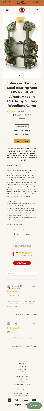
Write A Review (22, 263)
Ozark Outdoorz (24, 393)
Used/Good (22, 126)
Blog (22, 381)
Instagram (23, 389)
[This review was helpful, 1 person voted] (31, 314)
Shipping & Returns (22, 376)
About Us (22, 363)
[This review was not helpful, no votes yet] (35, 314)
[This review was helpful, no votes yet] (31, 346)
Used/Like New (22, 134)
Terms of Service (22, 379)
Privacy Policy (22, 369)
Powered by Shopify (22, 395)
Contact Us (22, 366)
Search (22, 372)
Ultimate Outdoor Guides (22, 384)
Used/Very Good (22, 130)
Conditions (22, 122)
